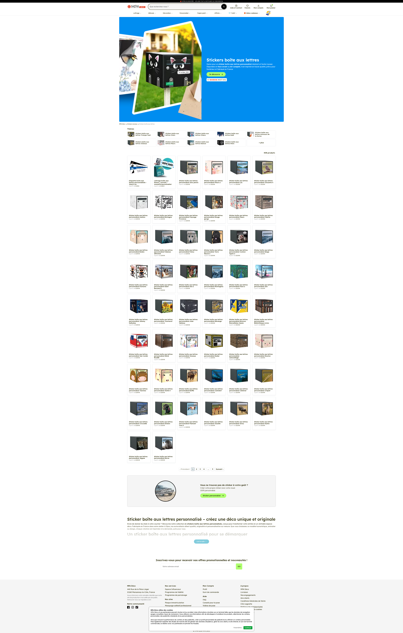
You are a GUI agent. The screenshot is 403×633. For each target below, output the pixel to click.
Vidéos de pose (209, 606)
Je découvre (214, 74)
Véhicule (151, 13)
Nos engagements (248, 595)
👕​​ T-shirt (232, 13)
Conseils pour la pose (211, 603)
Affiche (217, 13)
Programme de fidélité (174, 592)
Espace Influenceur (173, 589)
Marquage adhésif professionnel (178, 606)
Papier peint (201, 13)
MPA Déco (245, 589)
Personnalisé (184, 13)
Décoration (167, 13)
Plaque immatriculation (174, 603)
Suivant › (219, 469)
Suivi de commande (211, 592)
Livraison (244, 592)
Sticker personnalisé (211, 496)
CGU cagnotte (246, 604)
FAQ (204, 600)
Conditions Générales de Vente (253, 601)
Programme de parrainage (176, 595)
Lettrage (136, 13)
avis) (216, 80)
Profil (205, 589)
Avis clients (245, 598)
